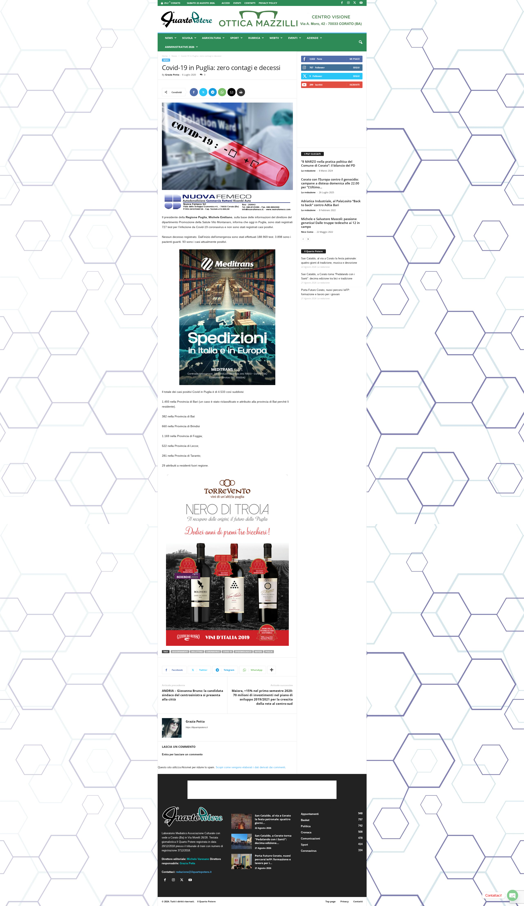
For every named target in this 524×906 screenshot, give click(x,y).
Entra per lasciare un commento (182, 754)
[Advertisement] (331, 117)
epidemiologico (243, 651)
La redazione (308, 170)
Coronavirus (308, 850)
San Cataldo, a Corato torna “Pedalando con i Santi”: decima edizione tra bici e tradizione (328, 276)
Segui (356, 67)
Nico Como (307, 231)
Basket (305, 820)
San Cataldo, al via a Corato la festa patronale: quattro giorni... (273, 819)
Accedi (226, 3)
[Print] (241, 92)
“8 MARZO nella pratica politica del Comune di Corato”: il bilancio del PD (328, 163)
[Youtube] (361, 3)
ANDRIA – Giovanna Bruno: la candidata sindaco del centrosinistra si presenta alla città (192, 695)
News (169, 38)
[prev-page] (303, 239)
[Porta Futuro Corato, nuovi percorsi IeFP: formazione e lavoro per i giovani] (241, 861)
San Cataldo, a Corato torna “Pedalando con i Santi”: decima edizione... (273, 839)
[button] (360, 42)
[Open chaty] (512, 895)
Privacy (344, 901)
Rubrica (254, 38)
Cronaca (306, 832)
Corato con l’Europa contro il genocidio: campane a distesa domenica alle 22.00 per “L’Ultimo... (330, 183)
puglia (268, 651)
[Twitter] (203, 92)
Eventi (237, 3)
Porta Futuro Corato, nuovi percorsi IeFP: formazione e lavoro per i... (273, 859)
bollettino (197, 651)
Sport (234, 38)
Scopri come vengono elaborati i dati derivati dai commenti (250, 767)
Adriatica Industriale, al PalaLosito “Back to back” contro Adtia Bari (331, 203)
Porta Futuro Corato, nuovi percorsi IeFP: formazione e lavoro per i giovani (325, 292)
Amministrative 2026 (179, 47)
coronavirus (213, 651)
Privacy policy (268, 3)
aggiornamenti (180, 651)
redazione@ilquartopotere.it (193, 871)
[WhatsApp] (222, 92)
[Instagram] (348, 3)
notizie (258, 651)
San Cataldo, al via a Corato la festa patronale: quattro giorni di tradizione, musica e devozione (329, 260)
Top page (330, 901)
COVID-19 (227, 651)
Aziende (312, 38)
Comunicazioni (310, 838)
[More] (271, 670)
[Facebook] (342, 3)
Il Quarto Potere (313, 251)
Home (165, 55)
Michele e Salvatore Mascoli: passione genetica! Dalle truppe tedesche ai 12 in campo (330, 223)
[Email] (231, 92)
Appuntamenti (310, 814)
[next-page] (308, 239)
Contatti (249, 3)
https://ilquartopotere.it (197, 727)
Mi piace (355, 58)
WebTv (274, 38)
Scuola (187, 38)
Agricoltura (211, 38)
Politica (306, 826)
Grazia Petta (172, 74)
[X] (354, 3)
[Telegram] (213, 92)
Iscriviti (355, 84)
